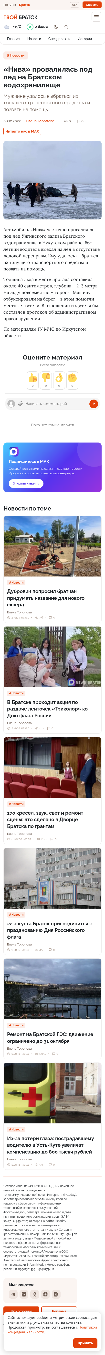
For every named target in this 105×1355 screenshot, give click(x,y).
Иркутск (9, 5)
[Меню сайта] (96, 17)
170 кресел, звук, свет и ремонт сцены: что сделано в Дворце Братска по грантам (45, 819)
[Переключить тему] (56, 27)
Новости (34, 39)
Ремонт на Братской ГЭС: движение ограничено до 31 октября (50, 1037)
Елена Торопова (40, 121)
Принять (85, 1343)
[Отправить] (93, 404)
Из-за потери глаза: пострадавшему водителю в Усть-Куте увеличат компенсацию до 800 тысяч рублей (50, 1145)
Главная (13, 39)
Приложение (21, 1311)
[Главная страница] (20, 16)
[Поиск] (66, 27)
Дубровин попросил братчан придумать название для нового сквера (45, 598)
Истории (85, 39)
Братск (24, 5)
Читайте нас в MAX (22, 131)
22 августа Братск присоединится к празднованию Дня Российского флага (49, 930)
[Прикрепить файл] (20, 404)
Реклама (59, 1311)
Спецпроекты (59, 39)
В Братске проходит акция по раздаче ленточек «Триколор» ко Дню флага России (47, 709)
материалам (23, 329)
